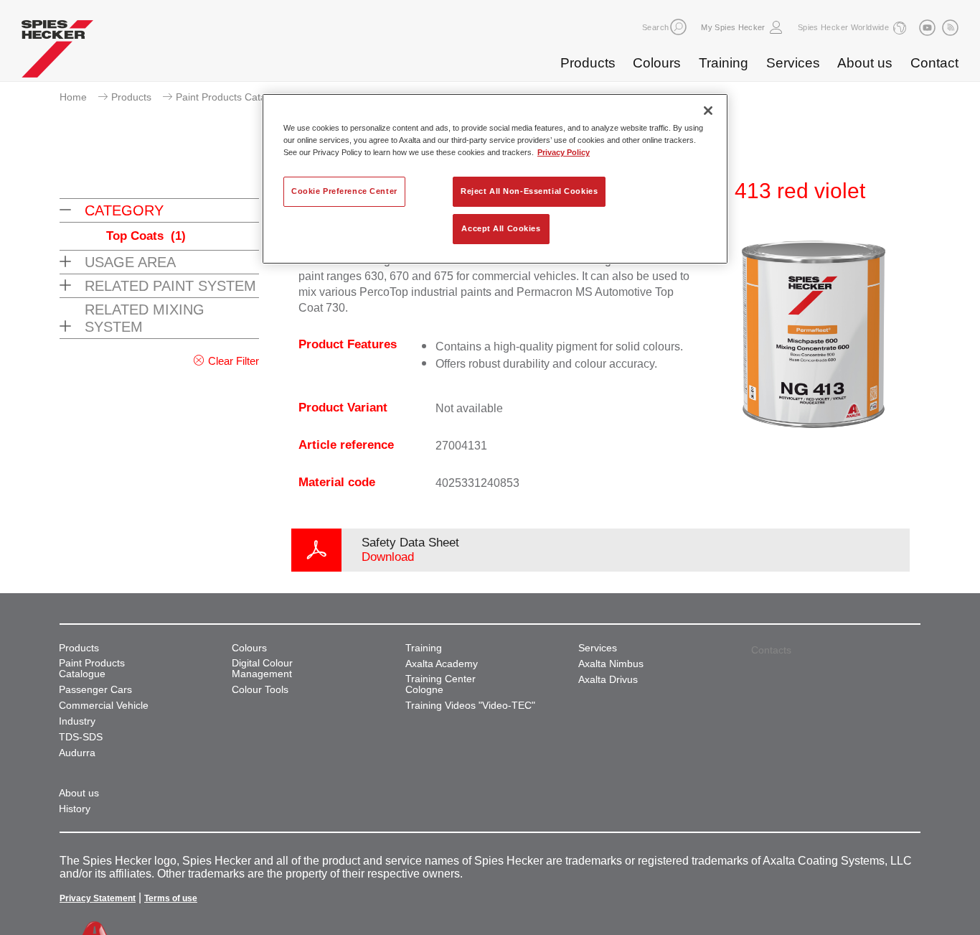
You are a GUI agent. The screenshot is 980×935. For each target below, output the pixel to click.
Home (73, 97)
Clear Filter (233, 361)
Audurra (77, 753)
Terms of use (170, 898)
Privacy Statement (98, 898)
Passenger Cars (95, 689)
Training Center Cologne (440, 684)
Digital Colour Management (262, 668)
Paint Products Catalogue (233, 97)
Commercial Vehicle (104, 705)
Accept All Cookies (500, 228)
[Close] (708, 110)
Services (793, 62)
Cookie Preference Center (344, 191)
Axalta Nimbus (611, 664)
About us (864, 62)
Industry (77, 721)
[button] (678, 27)
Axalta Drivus (608, 679)
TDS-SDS (81, 737)
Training (723, 62)
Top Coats (146, 236)
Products (588, 62)
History (74, 809)
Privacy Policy (563, 152)
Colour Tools (260, 689)
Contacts (771, 650)
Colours (657, 62)
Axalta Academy (441, 664)
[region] (495, 178)
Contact (934, 62)
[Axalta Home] (57, 52)
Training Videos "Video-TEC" (470, 705)
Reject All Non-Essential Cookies (529, 191)
